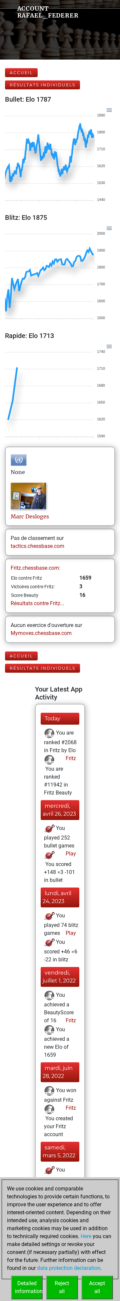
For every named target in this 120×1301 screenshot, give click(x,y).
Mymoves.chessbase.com (41, 633)
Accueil (21, 72)
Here (86, 1236)
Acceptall (97, 1287)
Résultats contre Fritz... (37, 603)
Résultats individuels (42, 84)
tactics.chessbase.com (37, 546)
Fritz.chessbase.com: (35, 568)
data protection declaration (68, 1268)
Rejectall (62, 1287)
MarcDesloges (30, 516)
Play (70, 853)
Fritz (70, 758)
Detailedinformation (29, 1287)
